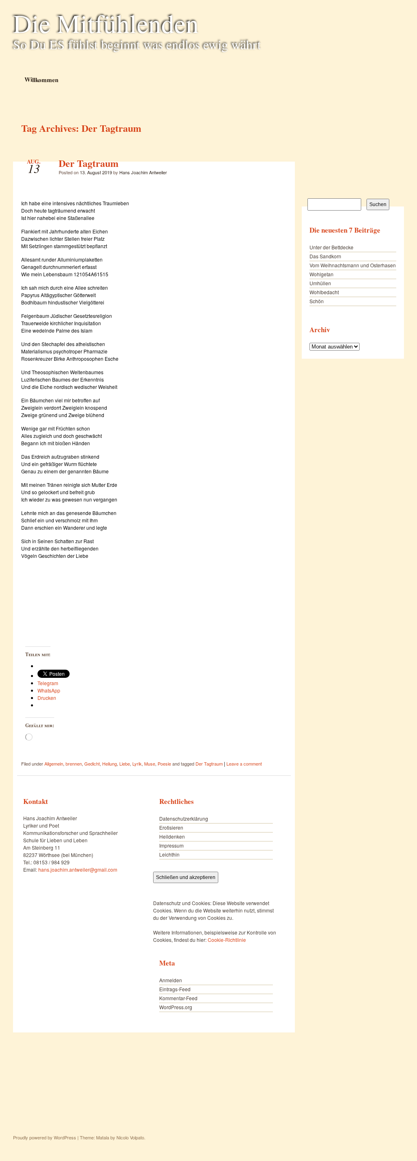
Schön (316, 300)
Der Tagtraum (89, 163)
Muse (149, 763)
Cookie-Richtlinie (227, 939)
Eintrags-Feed (175, 989)
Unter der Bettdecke (331, 247)
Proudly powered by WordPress (44, 1137)
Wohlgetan (321, 274)
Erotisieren (171, 827)
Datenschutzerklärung (183, 818)
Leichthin (169, 854)
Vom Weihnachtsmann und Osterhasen (352, 265)
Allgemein (53, 763)
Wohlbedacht (324, 292)
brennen (74, 763)
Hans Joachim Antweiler (143, 172)
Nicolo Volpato (130, 1137)
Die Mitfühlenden (106, 23)
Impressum (171, 845)
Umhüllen (320, 283)
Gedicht (92, 763)
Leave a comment (244, 763)
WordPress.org (175, 1006)
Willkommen (41, 79)
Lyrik (137, 763)
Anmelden (170, 980)
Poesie (164, 763)
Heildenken (172, 836)
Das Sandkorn (325, 256)
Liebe (124, 763)
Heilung (109, 763)
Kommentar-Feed (178, 998)
